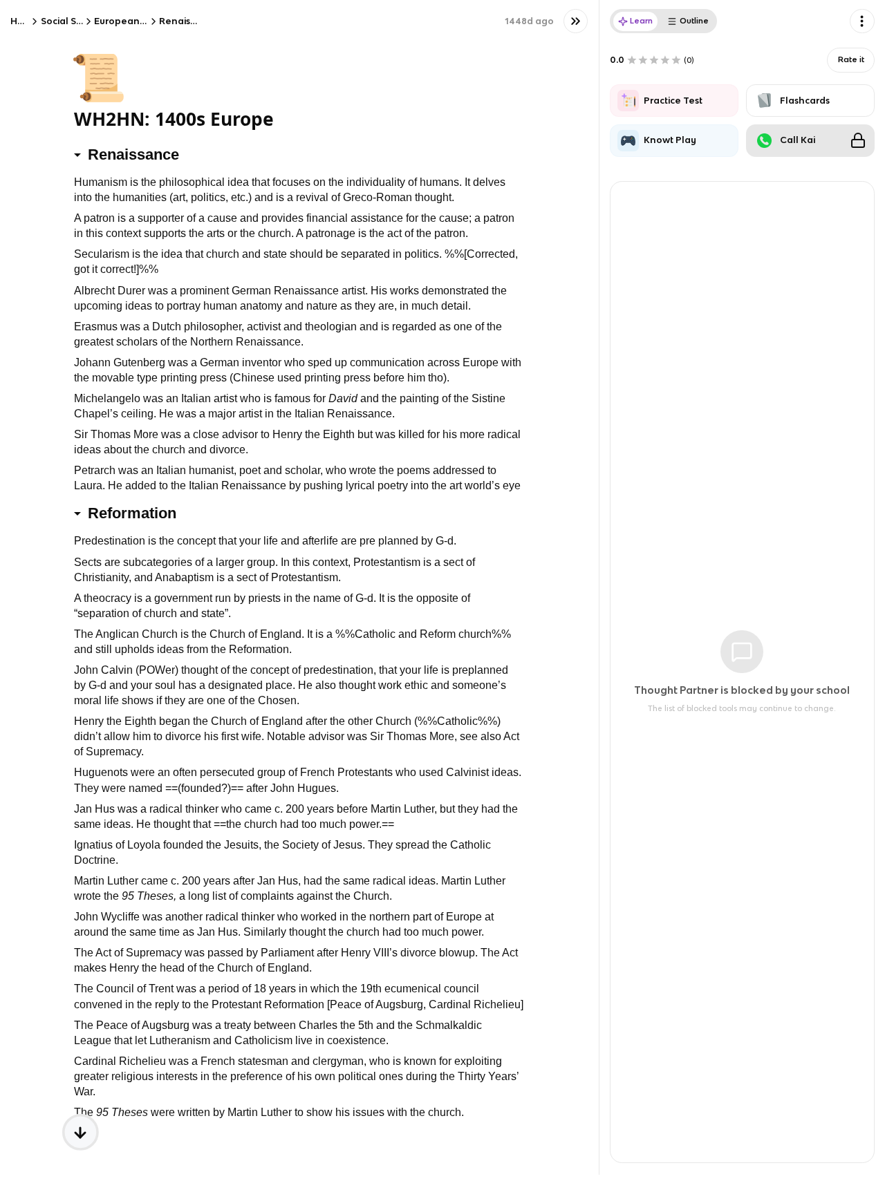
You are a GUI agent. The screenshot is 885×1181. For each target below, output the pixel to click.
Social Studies (72, 21)
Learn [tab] (641, 21)
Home (24, 21)
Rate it (851, 59)
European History (134, 21)
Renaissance (188, 21)
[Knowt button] (575, 21)
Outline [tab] (694, 21)
